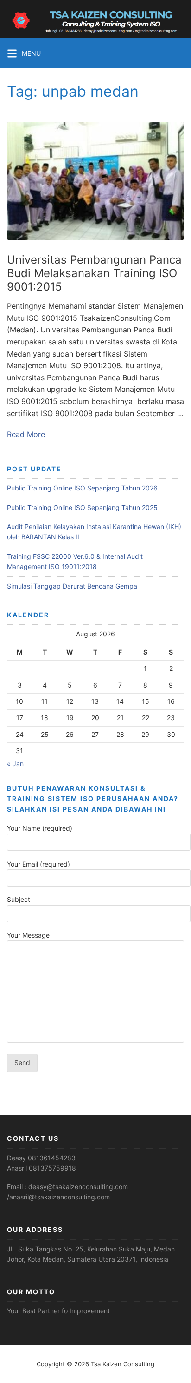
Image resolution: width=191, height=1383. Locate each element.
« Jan (15, 764)
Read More (26, 434)
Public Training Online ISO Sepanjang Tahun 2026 (82, 488)
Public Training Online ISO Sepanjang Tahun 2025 (82, 507)
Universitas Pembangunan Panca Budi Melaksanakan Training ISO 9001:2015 (94, 273)
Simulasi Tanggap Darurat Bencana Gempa (72, 586)
